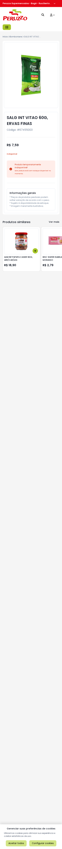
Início (5, 36)
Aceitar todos (16, 843)
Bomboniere (16, 36)
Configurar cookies (43, 843)
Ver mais (54, 222)
